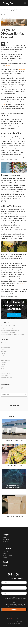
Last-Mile (9, 11)
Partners (5, 543)
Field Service (4, 351)
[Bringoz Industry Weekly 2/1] (14, 454)
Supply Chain (4, 375)
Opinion (3, 369)
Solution (5, 538)
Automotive (4, 342)
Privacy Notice (22, 599)
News (2, 366)
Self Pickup (6, 539)
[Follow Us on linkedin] (2, 388)
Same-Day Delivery (5, 373)
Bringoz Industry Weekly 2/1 (8, 328)
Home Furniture (5, 358)
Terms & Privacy (7, 555)
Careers (5, 553)
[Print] (5, 14)
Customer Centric (5, 347)
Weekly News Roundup (6, 377)
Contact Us (6, 557)
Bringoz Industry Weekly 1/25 (8, 332)
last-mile (22, 283)
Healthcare (4, 355)
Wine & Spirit (4, 379)
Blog (4, 567)
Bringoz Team (5, 9)
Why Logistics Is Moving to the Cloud (10, 330)
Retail (12, 11)
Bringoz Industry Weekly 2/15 (8, 325)
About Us (5, 551)
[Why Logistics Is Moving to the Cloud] (14, 479)
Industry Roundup (5, 360)
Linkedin (5, 565)
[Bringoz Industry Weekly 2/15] (14, 429)
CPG (2, 345)
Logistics (3, 364)
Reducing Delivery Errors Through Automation (12, 334)
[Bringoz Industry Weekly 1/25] (14, 504)
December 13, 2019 (17, 9)
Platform (5, 541)
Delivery (4, 11)
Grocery (3, 353)
